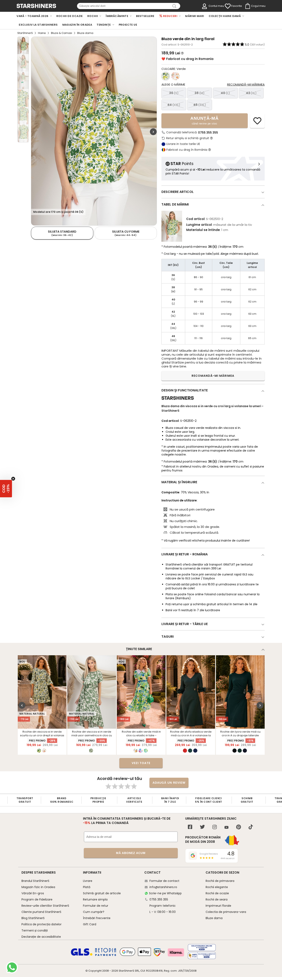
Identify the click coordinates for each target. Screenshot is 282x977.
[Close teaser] (13, 479)
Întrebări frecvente (96, 918)
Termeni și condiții (34, 930)
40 (225, 93)
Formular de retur (95, 906)
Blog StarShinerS (33, 918)
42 (251, 93)
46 (199, 105)
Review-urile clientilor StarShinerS (45, 906)
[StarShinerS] (177, 401)
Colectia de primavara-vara (226, 912)
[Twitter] (202, 827)
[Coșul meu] (247, 6)
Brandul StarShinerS (35, 881)
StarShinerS (25, 33)
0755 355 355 (208, 132)
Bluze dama (214, 918)
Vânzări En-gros (32, 893)
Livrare (87, 881)
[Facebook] (190, 827)
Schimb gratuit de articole (102, 893)
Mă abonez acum (131, 853)
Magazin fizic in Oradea (38, 887)
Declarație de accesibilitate (41, 937)
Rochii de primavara (220, 881)
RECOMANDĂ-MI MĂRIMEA (213, 376)
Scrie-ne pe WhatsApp (165, 893)
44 (173, 105)
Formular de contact (164, 881)
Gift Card (89, 924)
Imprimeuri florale (218, 906)
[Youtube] (226, 827)
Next (153, 132)
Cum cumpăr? (93, 912)
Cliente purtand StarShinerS (41, 912)
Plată (86, 887)
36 (174, 93)
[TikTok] (250, 827)
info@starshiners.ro (163, 887)
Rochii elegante (217, 887)
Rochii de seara (216, 899)
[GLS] (81, 955)
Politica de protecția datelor (41, 924)
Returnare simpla (95, 899)
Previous (22, 705)
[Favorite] (228, 6)
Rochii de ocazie (217, 893)
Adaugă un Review (169, 782)
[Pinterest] (238, 827)
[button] (6, 488)
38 (199, 93)
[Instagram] (214, 827)
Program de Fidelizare (36, 899)
